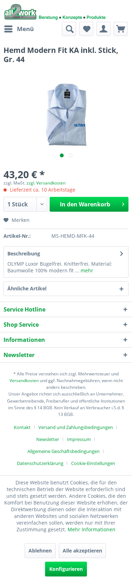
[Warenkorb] (121, 29)
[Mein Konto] (103, 29)
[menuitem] (18, 29)
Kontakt (22, 427)
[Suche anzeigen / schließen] (69, 29)
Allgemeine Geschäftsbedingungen (63, 451)
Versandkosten (24, 380)
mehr (86, 270)
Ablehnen (40, 550)
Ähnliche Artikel (26, 288)
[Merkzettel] (86, 29)
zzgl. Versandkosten (45, 183)
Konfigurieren (66, 569)
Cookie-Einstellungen (93, 463)
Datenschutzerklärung (40, 463)
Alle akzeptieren (82, 550)
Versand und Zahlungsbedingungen (75, 427)
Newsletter (47, 439)
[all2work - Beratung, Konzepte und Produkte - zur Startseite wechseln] (55, 10)
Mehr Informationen (91, 529)
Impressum (79, 439)
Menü (25, 29)
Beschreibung (23, 253)
